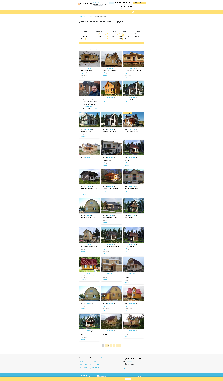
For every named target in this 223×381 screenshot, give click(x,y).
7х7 (128, 38)
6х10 (125, 38)
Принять (128, 378)
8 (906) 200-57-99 (123, 2)
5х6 (124, 33)
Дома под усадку (83, 365)
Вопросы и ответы (94, 367)
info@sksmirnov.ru (97, 2)
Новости (92, 365)
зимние (99, 36)
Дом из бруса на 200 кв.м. (86, 159)
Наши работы (93, 361)
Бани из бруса (82, 361)
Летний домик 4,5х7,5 (129, 217)
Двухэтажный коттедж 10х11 (131, 131)
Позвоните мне (102, 376)
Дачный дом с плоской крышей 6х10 (111, 188)
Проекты (82, 12)
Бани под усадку (83, 367)
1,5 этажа (83, 38)
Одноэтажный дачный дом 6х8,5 (110, 217)
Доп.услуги (90, 12)
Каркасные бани (83, 364)
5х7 (128, 33)
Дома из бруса (82, 360)
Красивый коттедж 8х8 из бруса (110, 131)
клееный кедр (113, 38)
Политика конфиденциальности (108, 357)
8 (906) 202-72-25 (126, 6)
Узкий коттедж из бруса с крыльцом (89, 246)
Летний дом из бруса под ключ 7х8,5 (133, 305)
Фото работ (100, 12)
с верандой (137, 36)
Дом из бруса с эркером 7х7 (131, 332)
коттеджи (96, 33)
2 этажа (88, 38)
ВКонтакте (94, 108)
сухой (115, 33)
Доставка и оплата (94, 363)
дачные (102, 33)
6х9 (121, 38)
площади (93, 48)
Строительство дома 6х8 (108, 99)
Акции (116, 12)
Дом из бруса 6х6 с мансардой (131, 246)
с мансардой (85, 36)
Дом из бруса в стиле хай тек (87, 131)
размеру (87, 48)
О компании (93, 357)
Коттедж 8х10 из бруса (130, 99)
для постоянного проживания (99, 38)
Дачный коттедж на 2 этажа (109, 275)
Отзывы (92, 368)
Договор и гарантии (94, 364)
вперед (118, 345)
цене (98, 48)
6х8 (128, 36)
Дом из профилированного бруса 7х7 (111, 70)
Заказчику (108, 12)
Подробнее (83, 77)
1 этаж (85, 33)
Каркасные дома (83, 363)
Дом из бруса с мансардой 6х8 (87, 275)
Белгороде (111, 2)
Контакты (122, 12)
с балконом (137, 33)
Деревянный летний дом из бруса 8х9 (111, 305)
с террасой (137, 38)
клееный (110, 33)
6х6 (121, 36)
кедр (113, 36)
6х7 (124, 36)
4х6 (121, 33)
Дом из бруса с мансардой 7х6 (87, 305)
